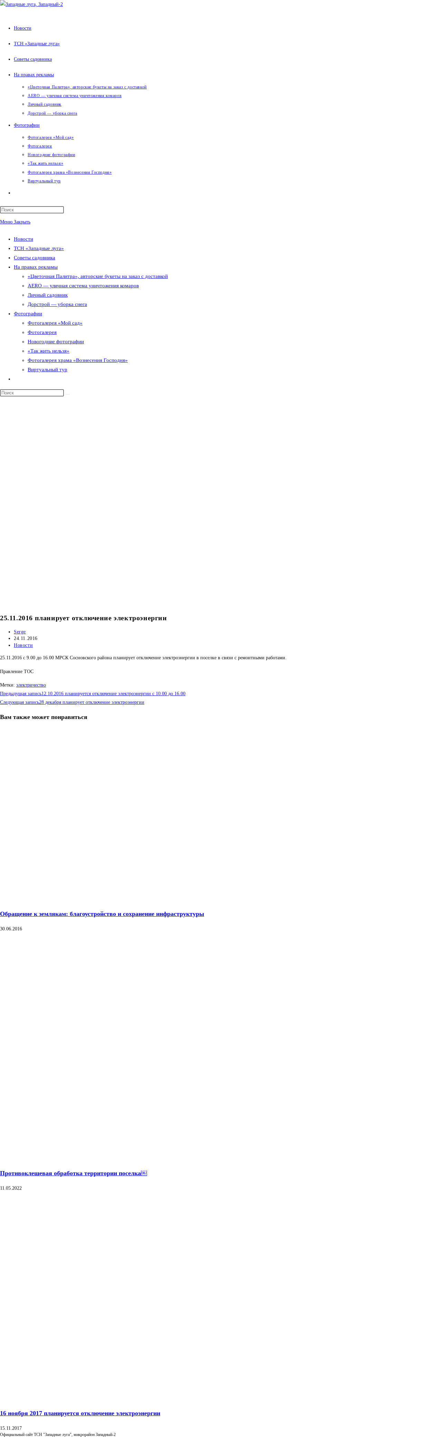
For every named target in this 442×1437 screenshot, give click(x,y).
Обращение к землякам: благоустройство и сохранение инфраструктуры (102, 913)
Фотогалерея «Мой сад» (55, 323)
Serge (20, 631)
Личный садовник (48, 295)
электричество (31, 685)
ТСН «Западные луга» (39, 248)
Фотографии (28, 313)
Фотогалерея (42, 332)
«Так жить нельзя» (48, 351)
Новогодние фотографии (56, 341)
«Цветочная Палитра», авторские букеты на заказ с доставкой (98, 276)
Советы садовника (34, 257)
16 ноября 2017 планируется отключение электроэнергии (80, 1413)
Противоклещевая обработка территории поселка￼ (73, 1173)
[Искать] (67, 394)
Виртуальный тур (47, 369)
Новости (23, 239)
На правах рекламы (36, 267)
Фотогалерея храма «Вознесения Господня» (78, 360)
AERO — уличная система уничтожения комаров (83, 285)
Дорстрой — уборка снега (57, 304)
